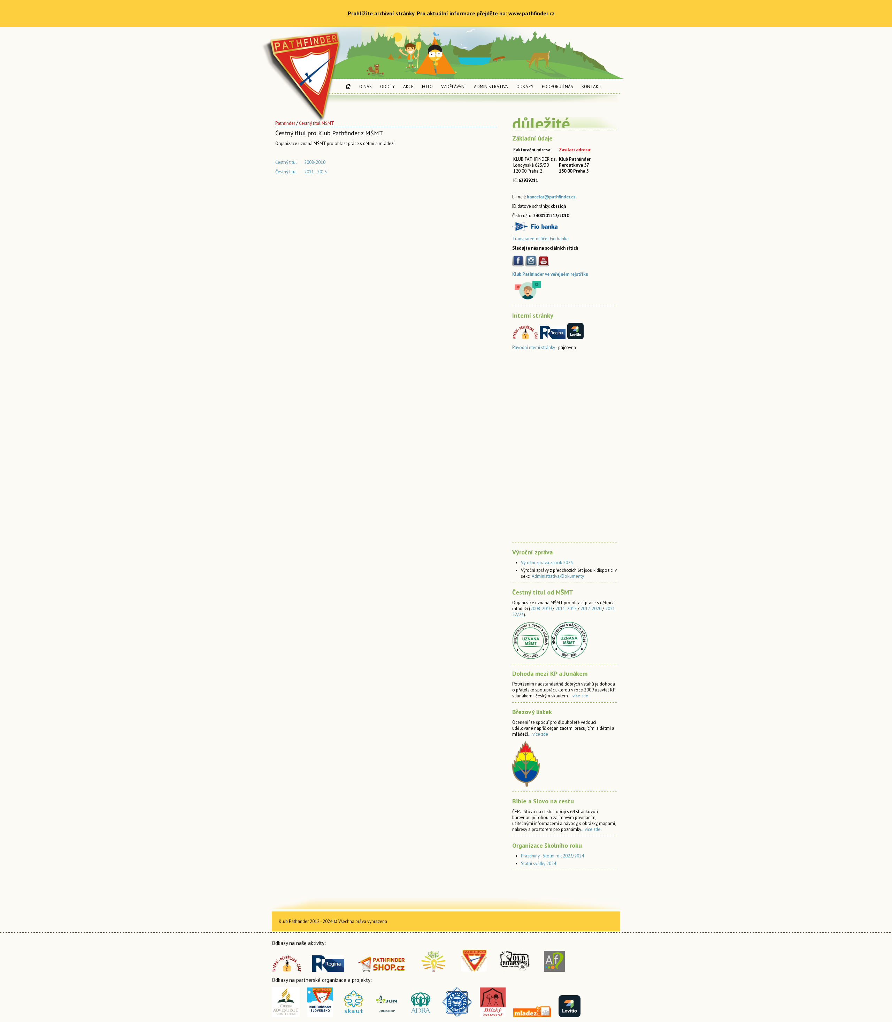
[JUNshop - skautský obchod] (389, 1016)
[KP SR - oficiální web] (320, 1016)
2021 (610, 609)
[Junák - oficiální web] (354, 1016)
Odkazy (524, 87)
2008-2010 (541, 609)
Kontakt (592, 87)
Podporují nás (557, 87)
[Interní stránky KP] (290, 970)
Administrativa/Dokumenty (558, 576)
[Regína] (328, 970)
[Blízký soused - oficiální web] (495, 1016)
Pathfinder (285, 123)
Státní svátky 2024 (538, 863)
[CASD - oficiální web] (286, 1016)
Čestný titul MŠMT (316, 123)
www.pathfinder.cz (531, 13)
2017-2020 (590, 609)
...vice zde (590, 829)
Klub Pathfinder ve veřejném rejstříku (550, 274)
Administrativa (491, 87)
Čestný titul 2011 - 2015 (301, 172)
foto (427, 87)
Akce (408, 87)
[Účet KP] (535, 229)
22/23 (518, 615)
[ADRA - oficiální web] (421, 1016)
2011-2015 (566, 609)
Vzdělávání (453, 87)
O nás (365, 87)
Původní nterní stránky (533, 347)
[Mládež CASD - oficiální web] (532, 1015)
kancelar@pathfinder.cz (551, 197)
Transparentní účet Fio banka (540, 239)
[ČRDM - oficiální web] (457, 1016)
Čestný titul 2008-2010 (300, 162)
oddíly (387, 87)
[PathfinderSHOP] (382, 970)
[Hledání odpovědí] (433, 970)
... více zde (578, 696)
